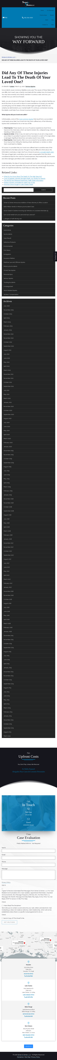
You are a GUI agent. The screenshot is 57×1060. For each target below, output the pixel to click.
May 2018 (7, 523)
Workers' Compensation (11, 294)
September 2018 (9, 511)
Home (42, 10)
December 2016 (8, 591)
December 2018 (8, 499)
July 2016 (6, 607)
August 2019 (7, 466)
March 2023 (7, 322)
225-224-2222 (28, 17)
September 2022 (9, 346)
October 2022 (8, 342)
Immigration (7, 254)
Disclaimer (20, 1057)
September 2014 (9, 684)
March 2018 (7, 531)
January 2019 (8, 495)
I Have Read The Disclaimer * (12, 905)
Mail (5, 17)
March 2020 (7, 438)
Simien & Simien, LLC (8, 57)
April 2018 (7, 527)
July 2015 (6, 655)
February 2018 (8, 535)
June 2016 (7, 611)
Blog (53, 20)
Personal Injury (8, 274)
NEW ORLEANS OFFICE (28, 1035)
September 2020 (9, 414)
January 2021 (8, 402)
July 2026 (7, 306)
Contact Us (45, 24)
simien (12, 86)
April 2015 (7, 663)
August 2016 (7, 603)
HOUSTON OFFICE (28, 973)
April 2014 (7, 704)
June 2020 (7, 426)
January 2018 (8, 539)
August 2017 (7, 559)
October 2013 (8, 724)
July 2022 (6, 354)
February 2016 (8, 627)
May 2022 (7, 362)
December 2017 (8, 543)
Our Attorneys (50, 10)
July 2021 (6, 390)
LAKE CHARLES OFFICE (28, 994)
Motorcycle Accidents (10, 266)
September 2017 (9, 555)
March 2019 (7, 487)
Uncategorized (8, 286)
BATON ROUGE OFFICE (28, 1014)
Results (52, 15)
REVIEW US (29, 1046)
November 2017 (8, 547)
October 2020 (8, 410)
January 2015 (8, 667)
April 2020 (7, 434)
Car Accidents (8, 234)
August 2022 (7, 350)
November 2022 (9, 338)
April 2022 (7, 366)
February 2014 (8, 712)
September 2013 (9, 728)
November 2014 (8, 675)
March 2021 (7, 398)
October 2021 (8, 382)
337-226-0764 (29, 997)
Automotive (7, 230)
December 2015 (8, 635)
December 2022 (8, 334)
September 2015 (9, 647)
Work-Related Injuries (10, 290)
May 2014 (6, 700)
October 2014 (8, 680)
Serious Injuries (30, 86)
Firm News (7, 250)
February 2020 (8, 442)
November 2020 (9, 406)
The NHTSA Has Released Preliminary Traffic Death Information (23, 180)
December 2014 (8, 671)
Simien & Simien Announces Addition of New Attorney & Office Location (26, 202)
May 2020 (7, 430)
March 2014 (7, 708)
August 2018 (7, 515)
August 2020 (7, 418)
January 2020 (8, 446)
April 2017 (7, 575)
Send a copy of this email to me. (13, 918)
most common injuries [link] (26, 119)
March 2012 (7, 736)
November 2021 (8, 378)
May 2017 (6, 571)
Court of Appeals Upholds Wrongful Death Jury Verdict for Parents (24, 178)
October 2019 (8, 458)
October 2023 (8, 314)
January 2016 (8, 631)
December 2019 (8, 450)
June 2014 (7, 696)
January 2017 (8, 587)
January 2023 (8, 330)
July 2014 (6, 692)
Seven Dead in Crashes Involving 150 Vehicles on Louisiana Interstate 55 (26, 210)
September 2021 (9, 386)
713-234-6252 (29, 975)
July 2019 (6, 470)
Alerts (46, 20)
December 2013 (8, 720)
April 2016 (7, 619)
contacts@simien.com (28, 824)
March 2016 (7, 623)
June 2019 (7, 475)
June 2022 (7, 358)
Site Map (28, 1057)
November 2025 (9, 310)
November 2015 (8, 639)
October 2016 (8, 599)
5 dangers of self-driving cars (13, 218)
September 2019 (9, 462)
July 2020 (7, 422)
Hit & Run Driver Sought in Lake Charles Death (18, 184)
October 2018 (8, 507)
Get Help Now (9, 922)
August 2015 (7, 651)
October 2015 (8, 643)
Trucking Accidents (9, 282)
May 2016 (7, 615)
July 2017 (6, 563)
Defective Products (10, 242)
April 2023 (7, 318)
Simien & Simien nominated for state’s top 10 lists (19, 182)
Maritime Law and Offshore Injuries (14, 262)
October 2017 (8, 551)
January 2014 (8, 716)
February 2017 (8, 583)
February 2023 (8, 326)
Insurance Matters (9, 258)
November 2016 (9, 595)
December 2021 (8, 374)
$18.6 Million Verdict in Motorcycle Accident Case (19, 206)
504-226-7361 (29, 1037)
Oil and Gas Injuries (9, 270)
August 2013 (7, 732)
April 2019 (7, 483)
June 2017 (7, 567)
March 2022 (7, 370)
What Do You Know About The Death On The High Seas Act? (23, 176)
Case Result (7, 238)
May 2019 (7, 479)
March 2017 (7, 579)
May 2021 (6, 394)
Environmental (8, 246)
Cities (52, 24)
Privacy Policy (6, 882)
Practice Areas (43, 15)
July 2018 (6, 519)
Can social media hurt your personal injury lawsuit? (19, 214)
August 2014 (7, 688)
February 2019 (8, 491)
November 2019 (9, 454)
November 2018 (9, 503)
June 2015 (7, 659)
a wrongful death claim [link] (46, 152)
